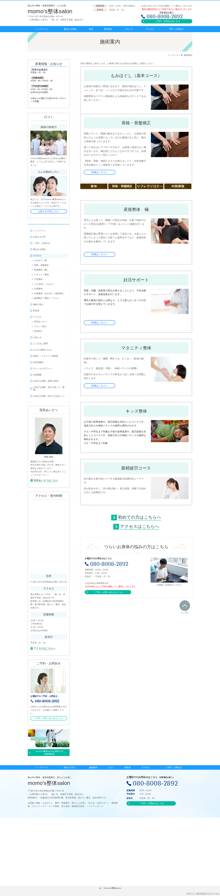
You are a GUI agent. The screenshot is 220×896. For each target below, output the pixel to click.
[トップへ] (184, 605)
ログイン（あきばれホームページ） (203, 893)
